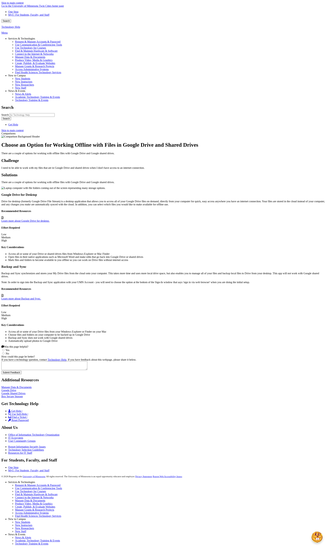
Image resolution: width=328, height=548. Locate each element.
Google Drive (8, 390)
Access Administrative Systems (32, 512)
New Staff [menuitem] (20, 87)
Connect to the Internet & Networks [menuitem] (34, 53)
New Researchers (24, 528)
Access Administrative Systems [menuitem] (32, 69)
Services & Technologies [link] (21, 38)
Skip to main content (12, 2)
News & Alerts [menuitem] (23, 94)
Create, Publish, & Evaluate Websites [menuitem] (35, 63)
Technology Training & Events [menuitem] (31, 100)
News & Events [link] (16, 90)
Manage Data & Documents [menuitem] (30, 57)
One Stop (13, 11)
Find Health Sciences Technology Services (38, 515)
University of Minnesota (34, 476)
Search (6, 21)
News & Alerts (23, 537)
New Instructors (23, 525)
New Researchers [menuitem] (24, 84)
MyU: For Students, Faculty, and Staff (28, 14)
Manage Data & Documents (16, 387)
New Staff (20, 531)
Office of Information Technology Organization (33, 434)
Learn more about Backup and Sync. (21, 298)
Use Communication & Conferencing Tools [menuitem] (38, 44)
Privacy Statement (143, 476)
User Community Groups (22, 440)
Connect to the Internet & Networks (34, 497)
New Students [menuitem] (22, 78)
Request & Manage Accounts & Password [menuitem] (37, 41)
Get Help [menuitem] (13, 124)
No (7, 353)
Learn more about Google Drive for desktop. (25, 220)
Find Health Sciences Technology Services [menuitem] (38, 72)
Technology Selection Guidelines (26, 449)
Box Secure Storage (12, 396)
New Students (22, 522)
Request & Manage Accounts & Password (37, 485)
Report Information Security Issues (27, 446)
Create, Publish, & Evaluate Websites (35, 506)
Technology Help (10, 26)
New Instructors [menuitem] (23, 81)
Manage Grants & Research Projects (34, 509)
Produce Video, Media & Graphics (33, 503)
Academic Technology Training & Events (37, 540)
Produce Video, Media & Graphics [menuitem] (33, 60)
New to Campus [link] (17, 75)
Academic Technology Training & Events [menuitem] (37, 97)
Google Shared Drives (13, 393)
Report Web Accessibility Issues (167, 476)
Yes (7, 350)
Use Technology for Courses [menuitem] (30, 47)
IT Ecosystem (15, 437)
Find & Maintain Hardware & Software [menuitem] (36, 50)
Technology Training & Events (31, 543)
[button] (317, 537)
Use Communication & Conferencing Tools (38, 488)
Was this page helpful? (16, 346)
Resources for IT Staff (20, 452)
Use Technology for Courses (30, 491)
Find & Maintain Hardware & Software (36, 494)
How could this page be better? (18, 356)
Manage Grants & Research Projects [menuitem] (34, 66)
